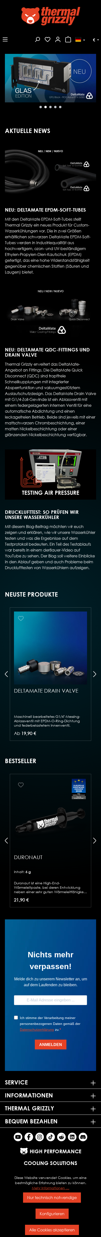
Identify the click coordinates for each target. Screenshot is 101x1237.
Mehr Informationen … (50, 1188)
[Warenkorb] (68, 39)
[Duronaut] (50, 814)
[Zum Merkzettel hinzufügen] (21, 618)
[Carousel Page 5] (60, 107)
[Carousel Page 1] (40, 107)
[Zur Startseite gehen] (50, 16)
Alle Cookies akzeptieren (52, 1229)
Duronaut (28, 857)
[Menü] (5, 39)
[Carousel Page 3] (50, 107)
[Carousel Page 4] (55, 107)
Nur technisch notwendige (52, 1197)
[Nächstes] (8, 82)
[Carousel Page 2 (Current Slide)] (45, 107)
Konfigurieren (52, 1213)
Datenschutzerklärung (37, 1030)
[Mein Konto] (58, 39)
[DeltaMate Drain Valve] (50, 648)
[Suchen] (37, 39)
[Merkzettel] (47, 39)
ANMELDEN (50, 1045)
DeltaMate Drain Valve (46, 691)
